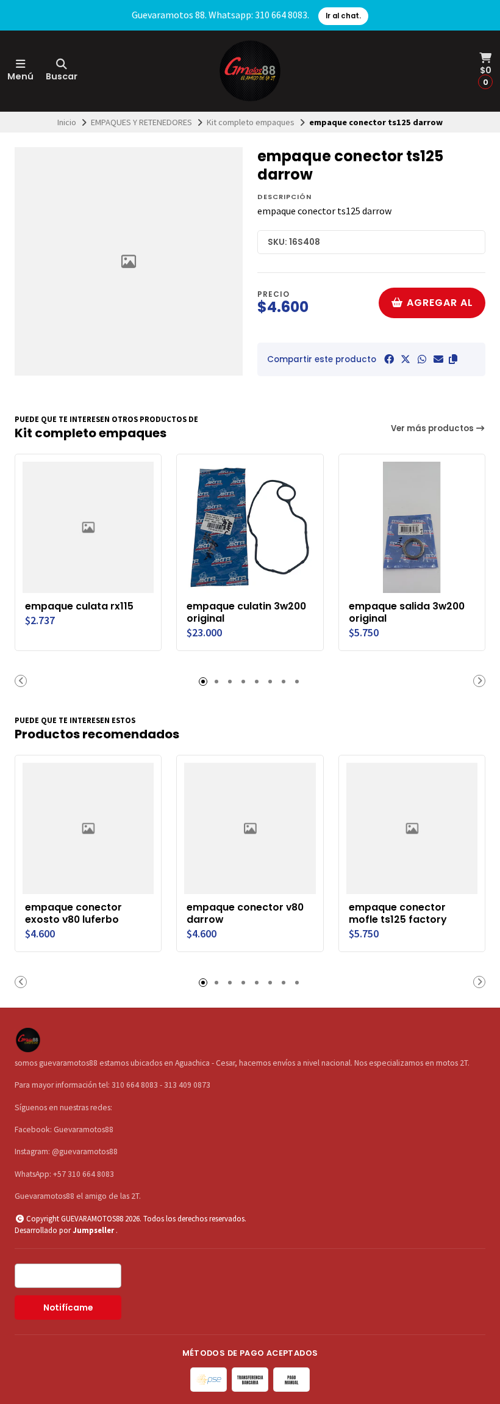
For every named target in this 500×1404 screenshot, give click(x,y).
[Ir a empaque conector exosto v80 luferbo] (88, 828)
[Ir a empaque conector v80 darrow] (250, 828)
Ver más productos (433, 428)
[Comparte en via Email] (438, 359)
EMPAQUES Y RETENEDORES (141, 122)
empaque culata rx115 (79, 606)
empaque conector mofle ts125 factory (398, 913)
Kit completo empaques (251, 122)
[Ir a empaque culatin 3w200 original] (250, 527)
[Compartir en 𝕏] (405, 359)
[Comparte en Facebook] (389, 359)
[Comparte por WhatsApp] (422, 359)
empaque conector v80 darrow (245, 913)
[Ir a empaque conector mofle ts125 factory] (412, 828)
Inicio (66, 122)
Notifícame (68, 1308)
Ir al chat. (343, 16)
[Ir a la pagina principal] (250, 70)
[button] (453, 359)
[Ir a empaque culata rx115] (88, 527)
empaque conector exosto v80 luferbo (73, 913)
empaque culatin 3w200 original (246, 612)
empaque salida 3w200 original (407, 612)
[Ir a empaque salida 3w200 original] (412, 527)
